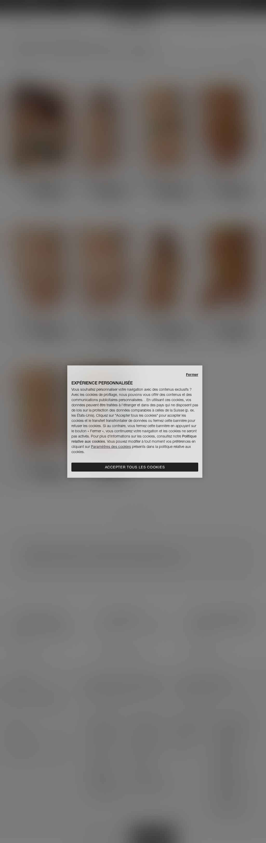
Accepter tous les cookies (135, 467)
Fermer (192, 374)
